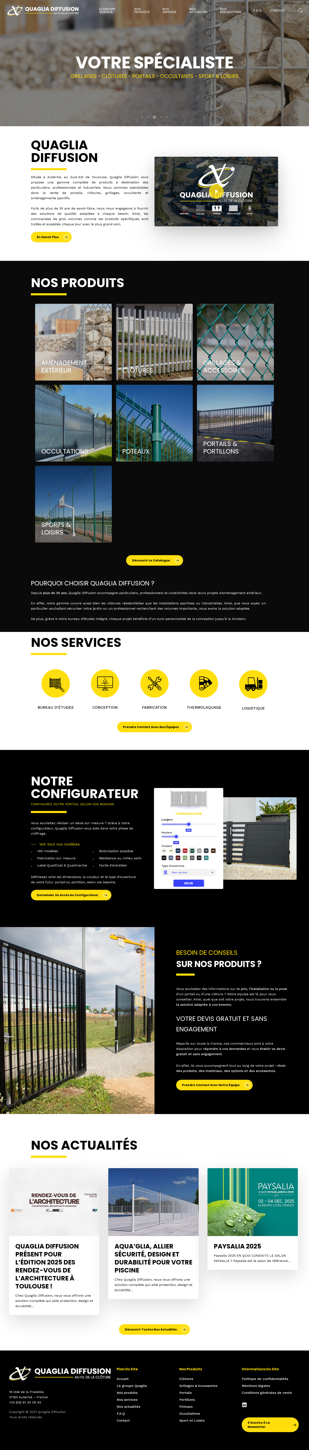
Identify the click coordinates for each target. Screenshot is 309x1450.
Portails (185, 1393)
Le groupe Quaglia (132, 1386)
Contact (123, 1420)
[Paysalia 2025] (252, 1219)
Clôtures (186, 1379)
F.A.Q (121, 1414)
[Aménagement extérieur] (73, 342)
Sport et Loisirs (192, 1420)
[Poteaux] (154, 423)
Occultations (189, 1414)
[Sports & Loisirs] (73, 504)
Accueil (123, 1379)
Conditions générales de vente (267, 1393)
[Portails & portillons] (235, 423)
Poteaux (186, 1407)
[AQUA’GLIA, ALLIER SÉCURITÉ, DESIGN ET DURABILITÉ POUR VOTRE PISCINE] (153, 1233)
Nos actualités (128, 1407)
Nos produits (127, 1393)
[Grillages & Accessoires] (235, 342)
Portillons (187, 1400)
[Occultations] (73, 423)
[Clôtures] (154, 342)
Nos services (127, 1400)
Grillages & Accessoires (198, 1386)
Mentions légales (256, 1386)
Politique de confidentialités (265, 1379)
